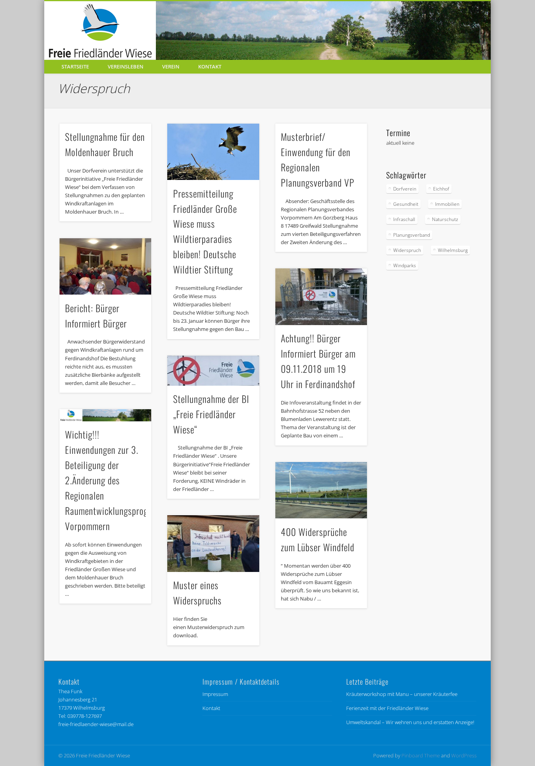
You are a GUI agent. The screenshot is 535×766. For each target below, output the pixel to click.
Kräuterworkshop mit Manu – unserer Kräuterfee (401, 694)
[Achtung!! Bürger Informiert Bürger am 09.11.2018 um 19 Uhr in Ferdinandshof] (321, 296)
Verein (170, 66)
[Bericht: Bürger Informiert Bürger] (105, 266)
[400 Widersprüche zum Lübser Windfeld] (321, 490)
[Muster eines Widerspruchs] (213, 543)
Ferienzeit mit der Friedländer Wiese (387, 708)
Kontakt (209, 66)
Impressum (215, 694)
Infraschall (404, 219)
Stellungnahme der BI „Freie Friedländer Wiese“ (211, 414)
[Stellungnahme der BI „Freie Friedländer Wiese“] (213, 371)
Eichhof (441, 188)
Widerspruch (407, 250)
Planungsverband (411, 235)
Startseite (75, 66)
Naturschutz (445, 219)
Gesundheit (405, 204)
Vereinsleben (125, 66)
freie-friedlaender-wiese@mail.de (96, 724)
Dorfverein (404, 188)
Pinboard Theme (420, 755)
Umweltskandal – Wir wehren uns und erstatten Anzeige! (410, 722)
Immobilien (447, 204)
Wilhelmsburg (453, 250)
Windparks (404, 265)
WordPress (464, 755)
